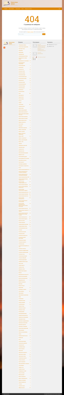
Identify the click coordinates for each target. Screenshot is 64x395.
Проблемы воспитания (25, 322)
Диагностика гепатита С (25, 111)
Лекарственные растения (25, 224)
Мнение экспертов (25, 281)
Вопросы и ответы (28, 8)
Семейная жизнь (25, 346)
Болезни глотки (25, 71)
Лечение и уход (25, 254)
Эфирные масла (25, 387)
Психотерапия (25, 330)
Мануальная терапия (25, 270)
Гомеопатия (18, 8)
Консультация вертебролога (25, 169)
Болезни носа (25, 80)
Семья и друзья (25, 348)
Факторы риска (25, 374)
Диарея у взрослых (25, 122)
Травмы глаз (25, 367)
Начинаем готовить (25, 289)
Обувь (25, 296)
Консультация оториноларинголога (25, 182)
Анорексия (25, 50)
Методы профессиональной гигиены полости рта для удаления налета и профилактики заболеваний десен (42, 47)
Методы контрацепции (25, 278)
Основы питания (25, 302)
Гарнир (25, 102)
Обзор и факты (11, 8)
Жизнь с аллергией (25, 129)
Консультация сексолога (25, 208)
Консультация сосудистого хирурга (25, 211)
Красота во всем (25, 220)
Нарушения (25, 287)
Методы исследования (25, 276)
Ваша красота (25, 95)
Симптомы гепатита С (25, 352)
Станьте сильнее (25, 359)
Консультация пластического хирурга (25, 190)
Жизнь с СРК (25, 141)
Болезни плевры (25, 85)
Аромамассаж (25, 54)
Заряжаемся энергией (25, 145)
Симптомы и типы (25, 356)
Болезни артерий (25, 65)
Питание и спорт (25, 309)
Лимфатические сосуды (25, 261)
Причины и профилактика (25, 320)
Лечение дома (25, 243)
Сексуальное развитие (25, 343)
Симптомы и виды (25, 354)
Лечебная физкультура (25, 228)
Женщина (25, 125)
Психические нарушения (25, 328)
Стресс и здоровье (25, 361)
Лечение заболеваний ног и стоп (25, 246)
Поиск (44, 34)
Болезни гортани (25, 72)
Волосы (25, 100)
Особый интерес (25, 304)
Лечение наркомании (40, 53)
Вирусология (25, 97)
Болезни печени (25, 82)
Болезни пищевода (25, 84)
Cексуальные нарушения (25, 46)
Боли (23, 8)
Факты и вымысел (25, 376)
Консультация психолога (25, 195)
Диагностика (25, 108)
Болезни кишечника (25, 78)
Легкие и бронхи (25, 222)
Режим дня (25, 337)
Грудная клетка (25, 106)
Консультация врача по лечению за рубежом (25, 172)
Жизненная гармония (25, 127)
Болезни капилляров (25, 76)
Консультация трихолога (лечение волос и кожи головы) (25, 214)
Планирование (25, 311)
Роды (25, 339)
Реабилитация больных (25, 335)
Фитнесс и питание (25, 380)
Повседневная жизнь (25, 313)
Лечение (25, 229)
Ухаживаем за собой (25, 370)
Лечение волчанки (25, 240)
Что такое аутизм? (42, 57)
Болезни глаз (25, 69)
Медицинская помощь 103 (25, 274)
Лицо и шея (25, 263)
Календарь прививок (25, 163)
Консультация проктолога (25, 192)
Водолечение (25, 98)
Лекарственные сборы (25, 226)
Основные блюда (25, 300)
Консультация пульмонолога (25, 198)
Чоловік (25, 383)
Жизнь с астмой (25, 131)
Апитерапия (25, 52)
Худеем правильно (25, 382)
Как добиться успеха (25, 160)
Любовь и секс (25, 267)
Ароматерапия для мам (25, 56)
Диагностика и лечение (25, 118)
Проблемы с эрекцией (25, 326)
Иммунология (25, 150)
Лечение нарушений (25, 259)
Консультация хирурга (25, 218)
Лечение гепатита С (25, 242)
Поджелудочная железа (25, 315)
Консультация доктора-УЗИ (25, 177)
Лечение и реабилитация (25, 252)
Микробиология (25, 280)
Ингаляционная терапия (25, 152)
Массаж (25, 272)
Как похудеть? (25, 162)
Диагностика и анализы (25, 116)
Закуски (25, 143)
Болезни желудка (25, 74)
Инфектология (25, 154)
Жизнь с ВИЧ (25, 136)
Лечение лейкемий (25, 257)
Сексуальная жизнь (25, 341)
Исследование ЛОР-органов (25, 158)
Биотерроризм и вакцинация (25, 63)
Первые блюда (25, 306)
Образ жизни (25, 293)
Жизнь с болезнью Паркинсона (25, 134)
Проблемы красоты (25, 324)
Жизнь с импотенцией (25, 139)
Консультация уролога (25, 216)
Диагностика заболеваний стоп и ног (25, 114)
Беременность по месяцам (25, 60)
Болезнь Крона (25, 91)
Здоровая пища (25, 147)
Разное (25, 333)
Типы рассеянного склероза (25, 363)
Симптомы (25, 350)
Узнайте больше (25, 369)
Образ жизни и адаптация (25, 294)
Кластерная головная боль (25, 165)
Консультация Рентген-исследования (25, 201)
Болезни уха (25, 89)
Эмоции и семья (25, 385)
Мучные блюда (25, 285)
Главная (5, 8)
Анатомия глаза (25, 48)
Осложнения (25, 298)
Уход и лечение (25, 372)
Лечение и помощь (25, 248)
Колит (25, 167)
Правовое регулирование (25, 317)
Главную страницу (30, 31)
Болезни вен (25, 67)
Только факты (25, 365)
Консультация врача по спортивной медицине (25, 175)
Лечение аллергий (25, 231)
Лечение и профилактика (25, 250)
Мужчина (25, 283)
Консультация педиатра (25, 184)
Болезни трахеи (25, 87)
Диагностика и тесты (25, 120)
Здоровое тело (25, 149)
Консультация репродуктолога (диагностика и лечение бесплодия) (25, 205)
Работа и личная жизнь (25, 332)
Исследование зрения (25, 156)
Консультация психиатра (25, 194)
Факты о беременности (25, 378)
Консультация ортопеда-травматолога (25, 179)
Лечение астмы (25, 233)
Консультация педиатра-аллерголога (25, 187)
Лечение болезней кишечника (25, 238)
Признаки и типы (25, 319)
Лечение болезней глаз (25, 235)
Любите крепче (25, 265)
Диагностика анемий (25, 110)
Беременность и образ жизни (25, 58)
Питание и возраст (25, 307)
